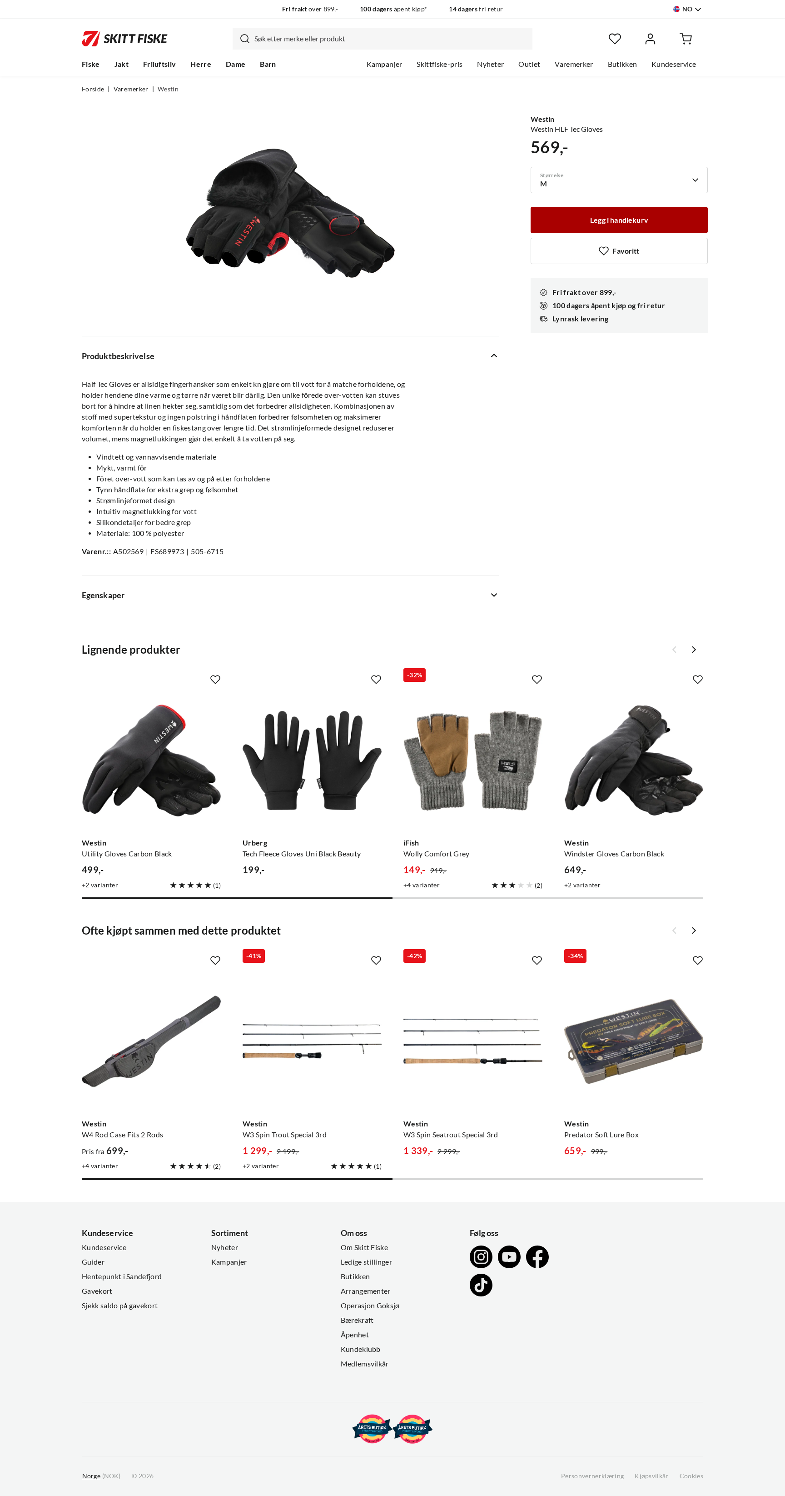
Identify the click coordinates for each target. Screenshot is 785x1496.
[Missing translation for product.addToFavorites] (215, 679)
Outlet (529, 64)
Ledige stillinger (366, 1262)
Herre (200, 64)
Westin (168, 89)
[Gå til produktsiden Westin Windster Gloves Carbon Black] (633, 760)
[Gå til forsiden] (125, 38)
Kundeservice (673, 64)
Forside (93, 89)
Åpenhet (355, 1335)
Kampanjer (384, 64)
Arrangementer (366, 1291)
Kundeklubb (361, 1349)
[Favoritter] (615, 39)
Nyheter (490, 64)
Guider (93, 1262)
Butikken (622, 64)
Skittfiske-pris (439, 64)
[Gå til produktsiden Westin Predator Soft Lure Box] (633, 1041)
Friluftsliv (159, 64)
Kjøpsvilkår (652, 1476)
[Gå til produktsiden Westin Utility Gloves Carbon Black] (151, 760)
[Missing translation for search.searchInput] (241, 38)
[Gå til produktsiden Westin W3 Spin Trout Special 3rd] (312, 1041)
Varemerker (574, 64)
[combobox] (382, 39)
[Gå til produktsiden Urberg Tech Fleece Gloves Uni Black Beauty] (312, 760)
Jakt (121, 64)
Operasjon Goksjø (370, 1305)
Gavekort (97, 1291)
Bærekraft (357, 1320)
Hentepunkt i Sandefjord (122, 1276)
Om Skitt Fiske (364, 1247)
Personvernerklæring (592, 1476)
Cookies (691, 1476)
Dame (235, 64)
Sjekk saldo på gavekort (120, 1305)
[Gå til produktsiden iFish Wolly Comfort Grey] (472, 760)
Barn (268, 64)
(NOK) (101, 1476)
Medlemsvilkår (365, 1364)
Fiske (91, 64)
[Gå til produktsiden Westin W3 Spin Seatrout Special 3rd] (472, 1041)
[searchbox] (391, 39)
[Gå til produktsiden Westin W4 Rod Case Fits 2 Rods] (151, 1041)
